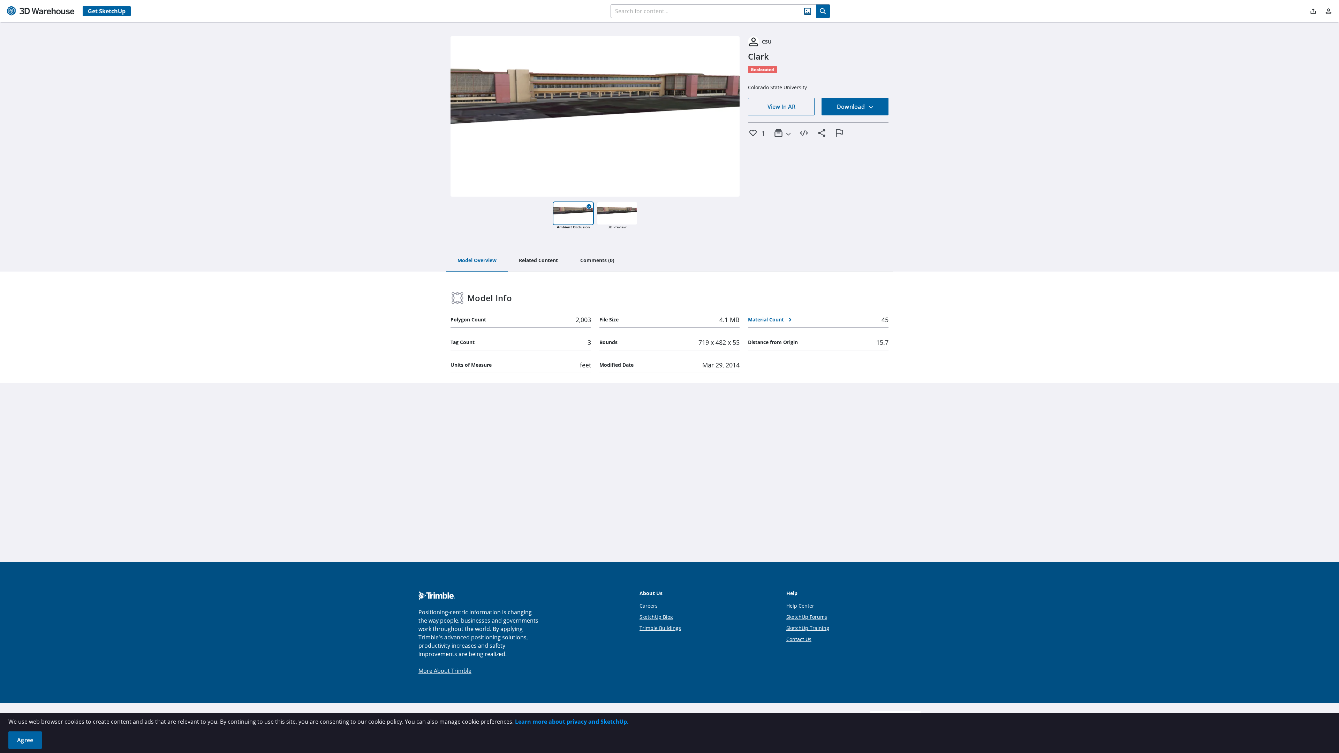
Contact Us (798, 639)
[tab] (477, 261)
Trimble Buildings (660, 628)
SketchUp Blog (656, 617)
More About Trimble (444, 671)
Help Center (800, 605)
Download (851, 107)
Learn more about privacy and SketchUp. (572, 721)
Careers (649, 605)
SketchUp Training (807, 628)
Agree (25, 740)
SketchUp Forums (806, 617)
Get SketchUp (107, 11)
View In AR (781, 107)
